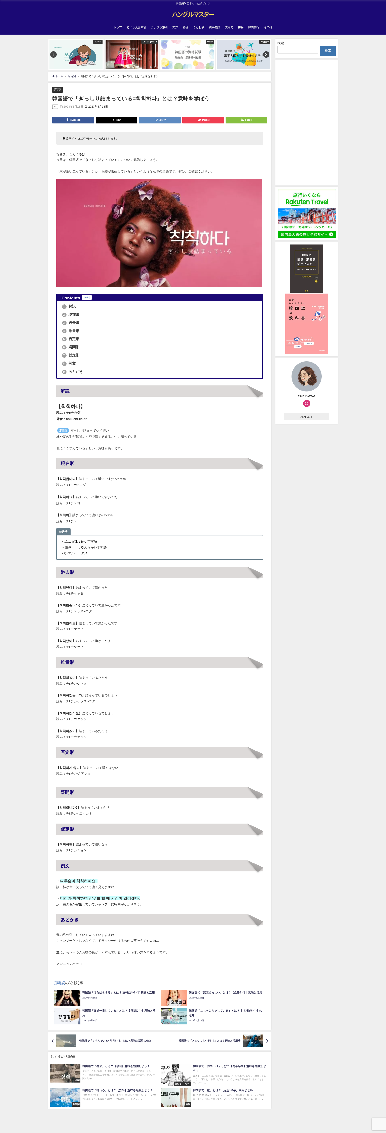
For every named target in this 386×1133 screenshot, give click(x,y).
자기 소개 (306, 416)
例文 (69, 363)
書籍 (240, 27)
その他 (268, 27)
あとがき (73, 371)
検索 (280, 43)
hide (86, 297)
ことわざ (198, 27)
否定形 (71, 339)
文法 (175, 27)
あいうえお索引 (136, 27)
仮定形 (71, 355)
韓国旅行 (253, 27)
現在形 (71, 314)
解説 (69, 306)
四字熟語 (214, 27)
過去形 (71, 322)
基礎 (185, 27)
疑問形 (71, 347)
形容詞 (57, 89)
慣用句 (229, 27)
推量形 (71, 331)
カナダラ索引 (159, 27)
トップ (118, 27)
